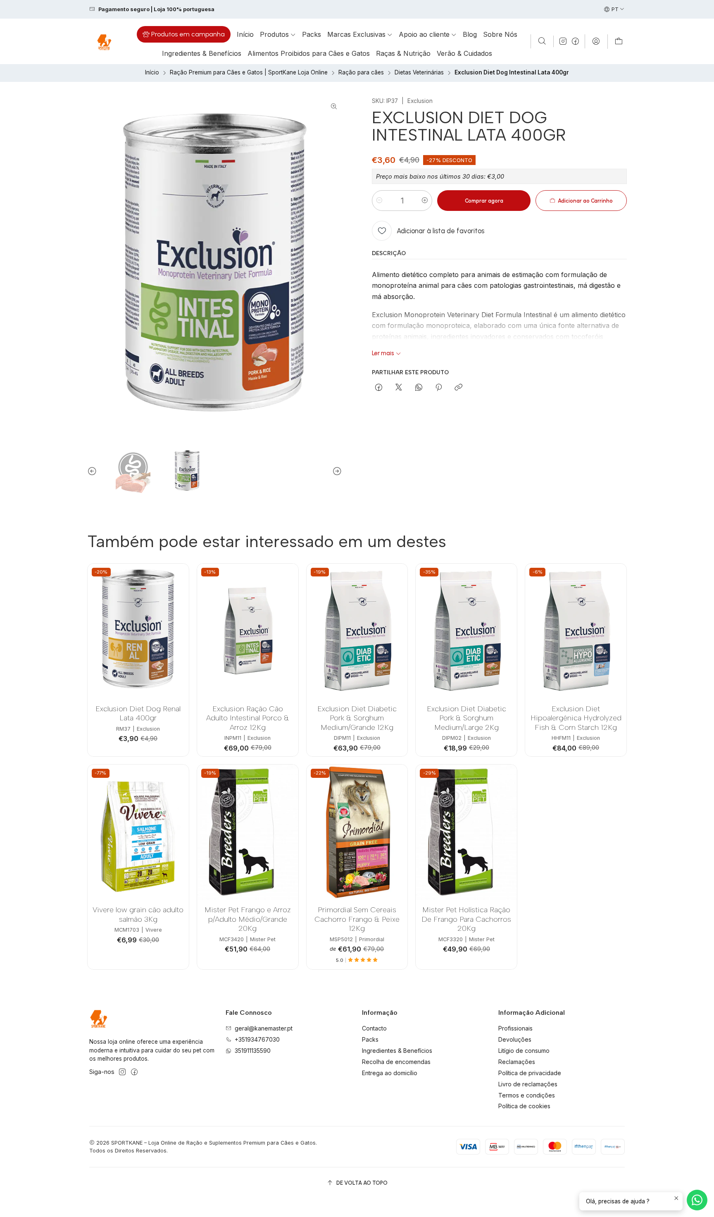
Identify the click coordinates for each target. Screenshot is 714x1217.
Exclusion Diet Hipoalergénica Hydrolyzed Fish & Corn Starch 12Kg (576, 718)
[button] (184, 34)
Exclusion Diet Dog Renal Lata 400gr (138, 713)
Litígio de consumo (524, 1050)
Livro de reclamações (527, 1084)
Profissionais (515, 1028)
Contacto (374, 1028)
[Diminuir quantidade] (379, 200)
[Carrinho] (619, 41)
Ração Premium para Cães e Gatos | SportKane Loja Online (249, 73)
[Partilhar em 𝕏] (399, 387)
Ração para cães (361, 73)
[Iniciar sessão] (596, 41)
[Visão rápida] (176, 642)
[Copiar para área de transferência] (458, 387)
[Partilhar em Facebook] (379, 387)
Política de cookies (524, 1105)
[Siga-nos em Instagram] (563, 41)
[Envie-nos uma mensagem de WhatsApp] (697, 1200)
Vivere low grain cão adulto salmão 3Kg (138, 914)
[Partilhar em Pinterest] (438, 387)
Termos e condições (526, 1095)
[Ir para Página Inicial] (104, 41)
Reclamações (516, 1061)
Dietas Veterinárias (419, 73)
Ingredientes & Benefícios (397, 1050)
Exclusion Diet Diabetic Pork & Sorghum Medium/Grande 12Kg (357, 718)
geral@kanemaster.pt (264, 1028)
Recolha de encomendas (396, 1061)
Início (152, 73)
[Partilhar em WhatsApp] (419, 387)
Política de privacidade (529, 1072)
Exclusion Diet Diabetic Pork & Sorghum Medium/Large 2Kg (466, 718)
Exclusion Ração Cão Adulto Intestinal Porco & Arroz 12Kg (247, 718)
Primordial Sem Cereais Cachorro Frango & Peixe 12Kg (357, 918)
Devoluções (514, 1039)
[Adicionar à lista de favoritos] (176, 620)
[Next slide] (336, 471)
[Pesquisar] (542, 41)
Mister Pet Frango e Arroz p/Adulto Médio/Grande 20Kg (248, 918)
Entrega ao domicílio (389, 1072)
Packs (370, 1039)
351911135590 (253, 1050)
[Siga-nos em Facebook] (575, 41)
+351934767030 (257, 1039)
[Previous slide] (93, 471)
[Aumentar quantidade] (425, 200)
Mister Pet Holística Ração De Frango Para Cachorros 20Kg (466, 918)
